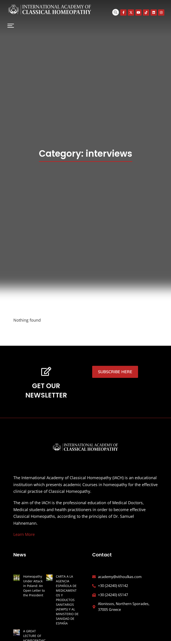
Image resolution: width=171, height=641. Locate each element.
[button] (11, 25)
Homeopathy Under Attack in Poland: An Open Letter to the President (34, 585)
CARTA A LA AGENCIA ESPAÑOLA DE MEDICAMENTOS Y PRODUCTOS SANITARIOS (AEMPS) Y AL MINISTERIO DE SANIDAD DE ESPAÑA (67, 599)
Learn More (24, 534)
